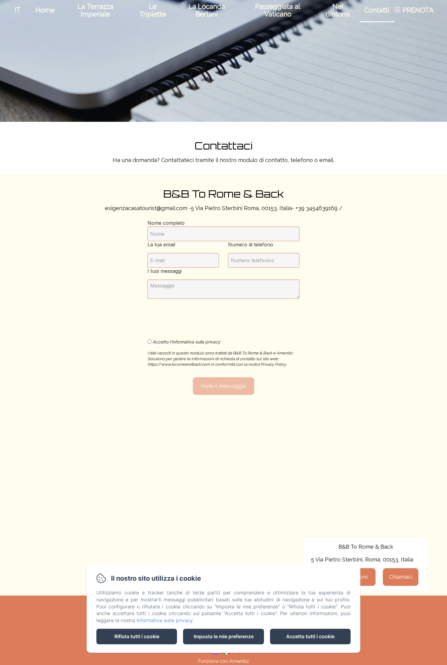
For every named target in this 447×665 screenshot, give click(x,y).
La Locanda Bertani (207, 10)
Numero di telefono (250, 244)
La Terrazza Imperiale (95, 10)
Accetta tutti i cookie (310, 636)
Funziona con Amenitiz (223, 661)
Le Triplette (152, 10)
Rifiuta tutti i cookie (136, 636)
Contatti (376, 10)
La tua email (161, 244)
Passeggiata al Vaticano (277, 10)
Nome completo (166, 223)
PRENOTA (418, 10)
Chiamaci (400, 577)
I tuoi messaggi (164, 271)
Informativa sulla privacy (164, 620)
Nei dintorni (338, 10)
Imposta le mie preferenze (224, 636)
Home (45, 10)
